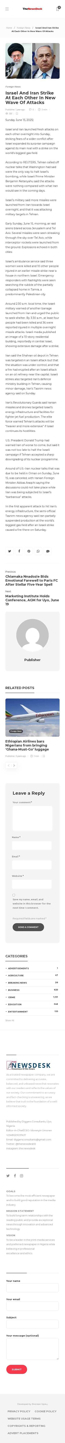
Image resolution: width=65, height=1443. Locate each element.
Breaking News (33, 982)
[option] (32, 728)
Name (16, 837)
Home (9, 28)
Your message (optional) (22, 1335)
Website (18, 876)
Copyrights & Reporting (26, 1426)
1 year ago (20, 109)
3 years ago (21, 756)
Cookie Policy (46, 1411)
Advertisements (33, 968)
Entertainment (33, 1011)
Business (33, 989)
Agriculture (33, 975)
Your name (13, 1280)
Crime (33, 997)
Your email (13, 1299)
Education (33, 1004)
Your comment (22, 802)
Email (16, 856)
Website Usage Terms (24, 1418)
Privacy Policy (19, 1411)
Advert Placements (23, 1433)
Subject (11, 1317)
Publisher (10, 109)
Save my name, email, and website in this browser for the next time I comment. (32, 903)
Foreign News (23, 28)
